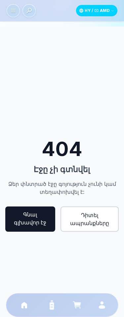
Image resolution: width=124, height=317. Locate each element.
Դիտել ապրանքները (89, 219)
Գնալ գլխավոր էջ (30, 218)
